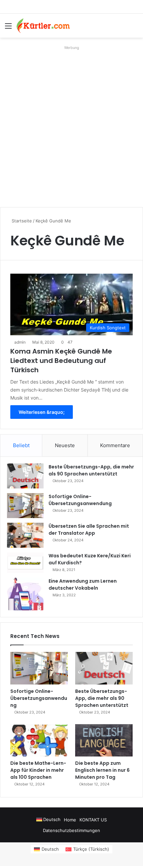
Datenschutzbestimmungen (71, 830)
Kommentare (115, 445)
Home (70, 819)
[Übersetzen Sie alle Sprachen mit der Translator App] (25, 535)
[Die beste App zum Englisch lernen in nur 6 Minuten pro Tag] (104, 740)
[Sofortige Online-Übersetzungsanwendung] (25, 505)
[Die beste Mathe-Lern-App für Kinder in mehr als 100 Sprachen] (39, 740)
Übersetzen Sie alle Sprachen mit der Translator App (89, 529)
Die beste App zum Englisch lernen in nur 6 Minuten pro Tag (102, 770)
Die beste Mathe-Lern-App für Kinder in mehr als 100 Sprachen (38, 770)
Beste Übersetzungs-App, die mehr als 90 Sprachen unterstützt (91, 470)
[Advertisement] (71, 123)
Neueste (65, 445)
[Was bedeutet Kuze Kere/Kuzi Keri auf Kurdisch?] (25, 562)
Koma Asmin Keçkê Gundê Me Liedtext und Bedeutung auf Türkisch (61, 361)
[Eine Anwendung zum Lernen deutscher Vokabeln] (25, 594)
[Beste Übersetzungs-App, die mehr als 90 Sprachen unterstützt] (25, 475)
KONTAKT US (93, 819)
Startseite (21, 220)
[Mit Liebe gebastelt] (43, 25)
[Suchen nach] (134, 28)
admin (20, 342)
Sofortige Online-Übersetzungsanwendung (80, 500)
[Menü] (8, 28)
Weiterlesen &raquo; (42, 412)
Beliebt (21, 445)
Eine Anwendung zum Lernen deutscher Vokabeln (83, 584)
